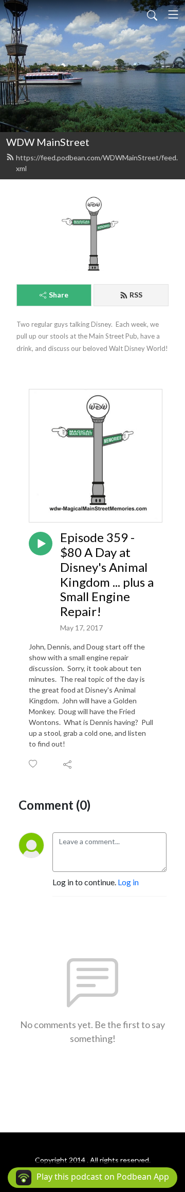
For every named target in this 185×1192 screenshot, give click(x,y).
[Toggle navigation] (173, 14)
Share (58, 294)
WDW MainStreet (47, 142)
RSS (136, 294)
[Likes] (34, 763)
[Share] (68, 764)
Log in (128, 882)
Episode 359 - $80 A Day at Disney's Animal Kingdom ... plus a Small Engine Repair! (107, 574)
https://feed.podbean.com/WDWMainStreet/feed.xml (97, 163)
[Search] (152, 14)
